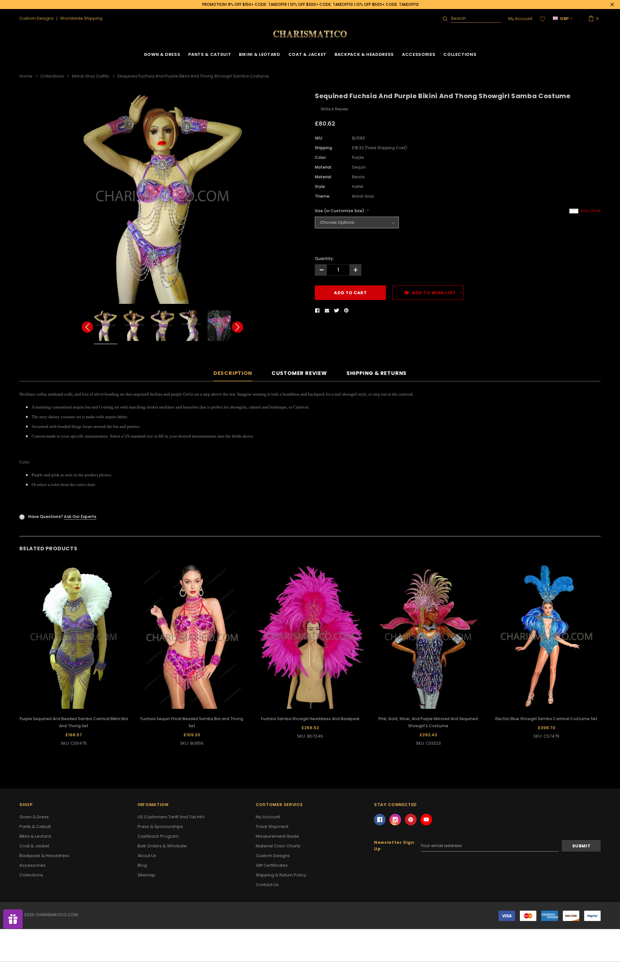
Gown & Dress (162, 54)
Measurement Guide (277, 836)
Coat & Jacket (307, 54)
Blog (142, 865)
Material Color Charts (278, 846)
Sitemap (146, 875)
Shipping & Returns (376, 373)
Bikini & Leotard (259, 54)
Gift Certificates (272, 865)
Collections (459, 54)
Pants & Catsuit (209, 54)
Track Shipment (272, 826)
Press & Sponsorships (160, 826)
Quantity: (324, 258)
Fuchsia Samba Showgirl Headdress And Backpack (310, 718)
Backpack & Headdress (364, 54)
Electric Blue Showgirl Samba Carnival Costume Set (546, 718)
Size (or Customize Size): (340, 210)
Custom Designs (273, 856)
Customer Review (299, 373)
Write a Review (334, 109)
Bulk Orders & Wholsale (162, 846)
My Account (520, 19)
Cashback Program (158, 836)
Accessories (418, 54)
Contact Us (267, 885)
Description (232, 373)
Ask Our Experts (80, 516)
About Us (147, 856)
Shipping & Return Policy (281, 875)
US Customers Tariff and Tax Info (171, 817)
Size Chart (591, 210)
